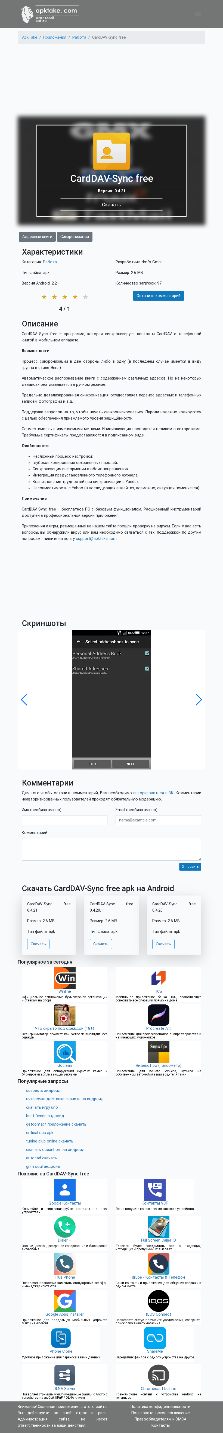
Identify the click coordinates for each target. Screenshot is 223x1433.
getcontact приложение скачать (56, 1124)
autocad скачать (41, 1158)
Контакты (160, 1425)
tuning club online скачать (49, 1141)
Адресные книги (37, 236)
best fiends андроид (45, 1116)
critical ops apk (39, 1132)
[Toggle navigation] (198, 14)
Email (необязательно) (136, 810)
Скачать (111, 204)
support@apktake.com (96, 538)
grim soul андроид (43, 1166)
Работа (50, 262)
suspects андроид (43, 1090)
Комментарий (34, 832)
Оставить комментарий (159, 296)
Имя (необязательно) (41, 810)
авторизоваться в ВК (153, 793)
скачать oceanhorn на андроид (55, 1149)
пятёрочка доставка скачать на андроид (65, 1099)
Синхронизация (74, 236)
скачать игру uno (42, 1107)
